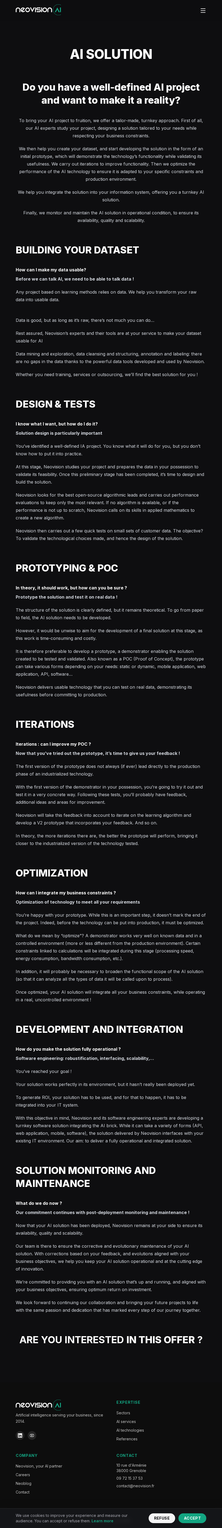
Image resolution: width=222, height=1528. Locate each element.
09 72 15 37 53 (129, 1478)
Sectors (123, 1413)
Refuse (162, 1518)
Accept (192, 1518)
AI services (126, 1421)
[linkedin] (20, 1435)
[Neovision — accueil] (38, 10)
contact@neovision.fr (135, 1485)
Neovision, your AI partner (39, 1466)
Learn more (102, 1521)
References (127, 1439)
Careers (23, 1474)
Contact (23, 1492)
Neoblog (23, 1483)
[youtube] (32, 1435)
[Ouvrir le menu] (203, 10)
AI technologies (130, 1430)
